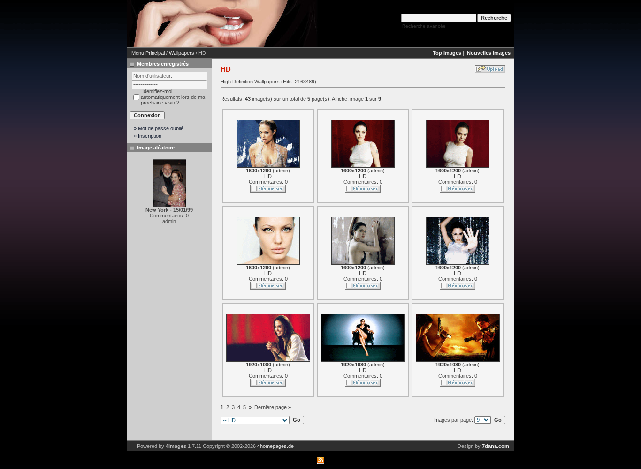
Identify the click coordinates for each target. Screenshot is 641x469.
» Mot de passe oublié (158, 128)
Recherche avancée (424, 26)
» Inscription (147, 136)
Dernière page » (272, 407)
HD (268, 176)
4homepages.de (275, 446)
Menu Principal (148, 53)
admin (281, 170)
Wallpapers (181, 53)
